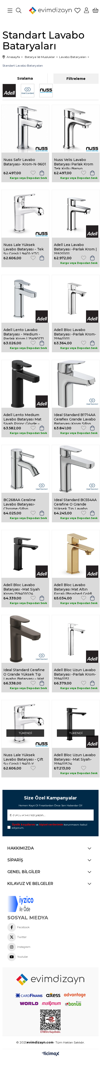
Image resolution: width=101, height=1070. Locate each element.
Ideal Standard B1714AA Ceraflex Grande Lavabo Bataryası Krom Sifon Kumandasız (75, 418)
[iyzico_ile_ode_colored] (31, 904)
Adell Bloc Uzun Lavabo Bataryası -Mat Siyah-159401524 (75, 759)
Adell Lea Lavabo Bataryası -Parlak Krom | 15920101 (75, 248)
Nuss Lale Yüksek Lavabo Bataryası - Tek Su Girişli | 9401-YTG (23, 248)
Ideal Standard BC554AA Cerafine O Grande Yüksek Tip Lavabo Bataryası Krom (75, 503)
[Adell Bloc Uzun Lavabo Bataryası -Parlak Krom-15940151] (76, 639)
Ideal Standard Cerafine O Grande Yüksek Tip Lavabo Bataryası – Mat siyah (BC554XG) (24, 674)
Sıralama (25, 78)
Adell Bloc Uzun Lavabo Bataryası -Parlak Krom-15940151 (75, 674)
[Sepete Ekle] (42, 172)
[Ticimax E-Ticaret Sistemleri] (50, 1054)
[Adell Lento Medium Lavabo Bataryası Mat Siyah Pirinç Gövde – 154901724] (25, 384)
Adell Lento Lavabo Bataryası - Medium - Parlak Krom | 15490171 (23, 333)
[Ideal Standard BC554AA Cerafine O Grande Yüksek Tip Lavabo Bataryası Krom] (76, 469)
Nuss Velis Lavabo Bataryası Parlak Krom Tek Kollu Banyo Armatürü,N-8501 (73, 163)
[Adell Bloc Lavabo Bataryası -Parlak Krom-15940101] (76, 299)
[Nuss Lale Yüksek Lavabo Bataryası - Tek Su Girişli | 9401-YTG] (25, 214)
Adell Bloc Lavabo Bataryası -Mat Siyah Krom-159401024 (21, 588)
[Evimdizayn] (50, 979)
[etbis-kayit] (50, 1021)
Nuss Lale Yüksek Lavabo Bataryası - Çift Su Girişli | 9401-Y (23, 759)
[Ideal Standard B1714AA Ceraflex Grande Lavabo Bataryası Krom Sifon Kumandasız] (76, 384)
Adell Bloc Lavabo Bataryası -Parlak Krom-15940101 (75, 333)
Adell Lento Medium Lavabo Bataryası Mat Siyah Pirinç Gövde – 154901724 (22, 418)
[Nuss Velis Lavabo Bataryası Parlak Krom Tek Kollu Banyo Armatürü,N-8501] (76, 129)
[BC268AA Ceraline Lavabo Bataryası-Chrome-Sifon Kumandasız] (25, 469)
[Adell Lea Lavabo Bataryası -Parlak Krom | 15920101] (76, 214)
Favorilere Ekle (33, 172)
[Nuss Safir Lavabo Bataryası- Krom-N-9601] (25, 129)
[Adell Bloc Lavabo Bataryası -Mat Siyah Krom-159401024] (25, 554)
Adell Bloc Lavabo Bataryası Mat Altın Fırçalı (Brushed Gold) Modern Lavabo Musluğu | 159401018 (73, 588)
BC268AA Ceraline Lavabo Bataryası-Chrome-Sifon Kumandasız (19, 503)
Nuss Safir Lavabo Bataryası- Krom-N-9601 (24, 162)
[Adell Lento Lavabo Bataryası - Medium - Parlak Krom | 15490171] (25, 299)
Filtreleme (76, 78)
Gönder (19, 815)
